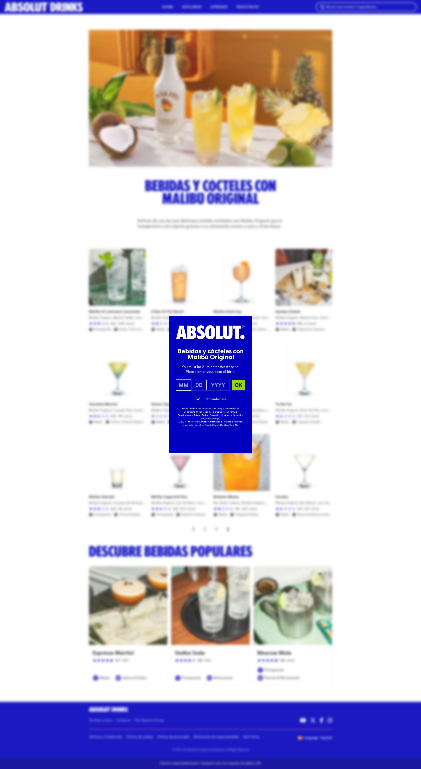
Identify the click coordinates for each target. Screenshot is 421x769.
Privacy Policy (201, 415)
